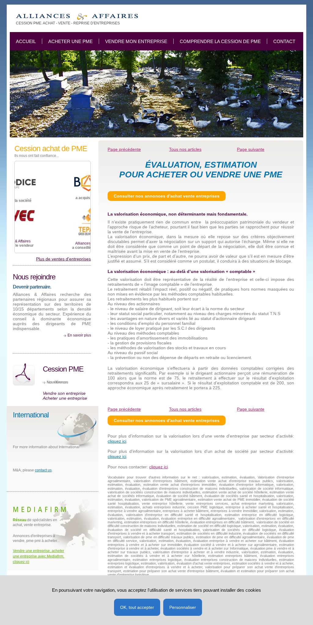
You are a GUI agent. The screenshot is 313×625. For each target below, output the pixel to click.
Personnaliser (182, 607)
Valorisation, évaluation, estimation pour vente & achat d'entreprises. (77, 16)
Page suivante (250, 409)
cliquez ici (117, 441)
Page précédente (124, 149)
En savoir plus (79, 335)
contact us (43, 470)
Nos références (57, 382)
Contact (284, 41)
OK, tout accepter (137, 607)
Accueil (26, 41)
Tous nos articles (185, 149)
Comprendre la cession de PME (220, 41)
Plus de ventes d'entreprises (63, 258)
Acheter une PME (70, 41)
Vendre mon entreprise (136, 41)
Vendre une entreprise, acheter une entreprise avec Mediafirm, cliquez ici (38, 556)
